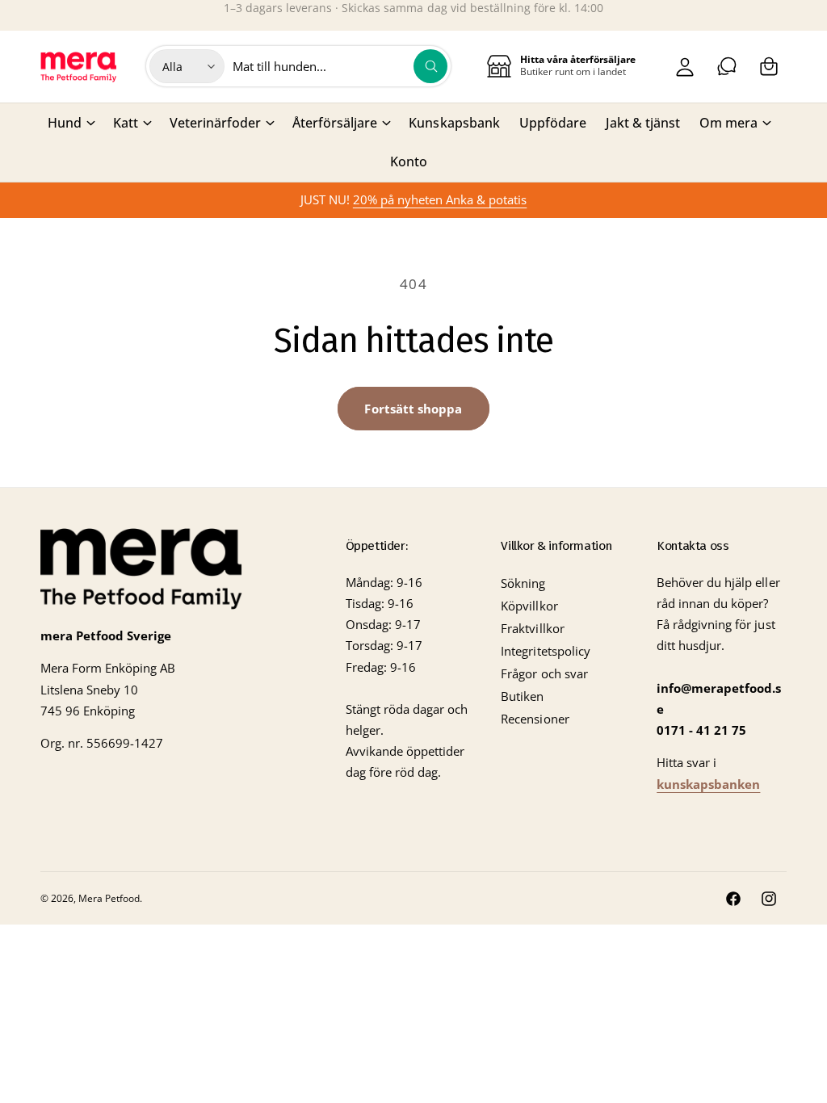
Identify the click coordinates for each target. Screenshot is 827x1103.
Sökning (523, 583)
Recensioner (535, 719)
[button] (769, 66)
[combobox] (340, 66)
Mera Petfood (109, 898)
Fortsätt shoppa (413, 409)
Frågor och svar (544, 674)
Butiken (522, 696)
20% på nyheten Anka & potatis (440, 200)
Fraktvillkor (532, 628)
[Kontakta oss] (727, 66)
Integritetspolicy (545, 651)
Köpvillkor (529, 606)
